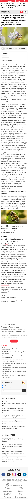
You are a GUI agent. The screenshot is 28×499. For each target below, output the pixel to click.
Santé (4, 385)
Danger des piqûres (7, 60)
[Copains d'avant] (7, 494)
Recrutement (22, 479)
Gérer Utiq (24, 480)
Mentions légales (5, 481)
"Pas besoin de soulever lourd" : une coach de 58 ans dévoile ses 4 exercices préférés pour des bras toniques (13, 459)
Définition (4, 55)
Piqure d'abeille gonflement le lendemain (13, 331)
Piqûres (24, 3)
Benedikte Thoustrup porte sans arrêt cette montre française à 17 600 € (13, 427)
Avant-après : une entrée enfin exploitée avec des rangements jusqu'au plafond (12, 416)
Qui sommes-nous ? (7, 479)
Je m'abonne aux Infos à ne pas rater (15, 48)
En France (4, 58)
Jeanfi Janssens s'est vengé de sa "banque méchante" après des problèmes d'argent (13, 421)
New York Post (21, 79)
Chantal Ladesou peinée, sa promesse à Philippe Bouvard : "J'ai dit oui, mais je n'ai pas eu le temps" (13, 410)
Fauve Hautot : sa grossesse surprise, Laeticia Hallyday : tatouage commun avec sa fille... (14, 403)
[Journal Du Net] (20, 488)
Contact (13, 479)
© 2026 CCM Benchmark (21, 481)
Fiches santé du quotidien (14, 3)
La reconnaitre (5, 57)
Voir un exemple (22, 386)
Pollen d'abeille (6, 335)
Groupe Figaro (12, 481)
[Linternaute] (7, 491)
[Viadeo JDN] (20, 494)
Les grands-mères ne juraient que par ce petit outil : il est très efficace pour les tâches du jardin (14, 440)
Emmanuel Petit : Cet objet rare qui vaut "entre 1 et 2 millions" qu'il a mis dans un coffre (12, 446)
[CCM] (7, 488)
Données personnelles (6, 480)
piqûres (5, 244)
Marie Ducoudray (5, 11)
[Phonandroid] (20, 497)
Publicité (17, 479)
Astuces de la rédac (7, 387)
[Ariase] (7, 497)
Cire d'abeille (5, 339)
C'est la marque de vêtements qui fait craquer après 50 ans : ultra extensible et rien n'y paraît (13, 453)
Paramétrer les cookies (16, 480)
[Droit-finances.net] (20, 491)
